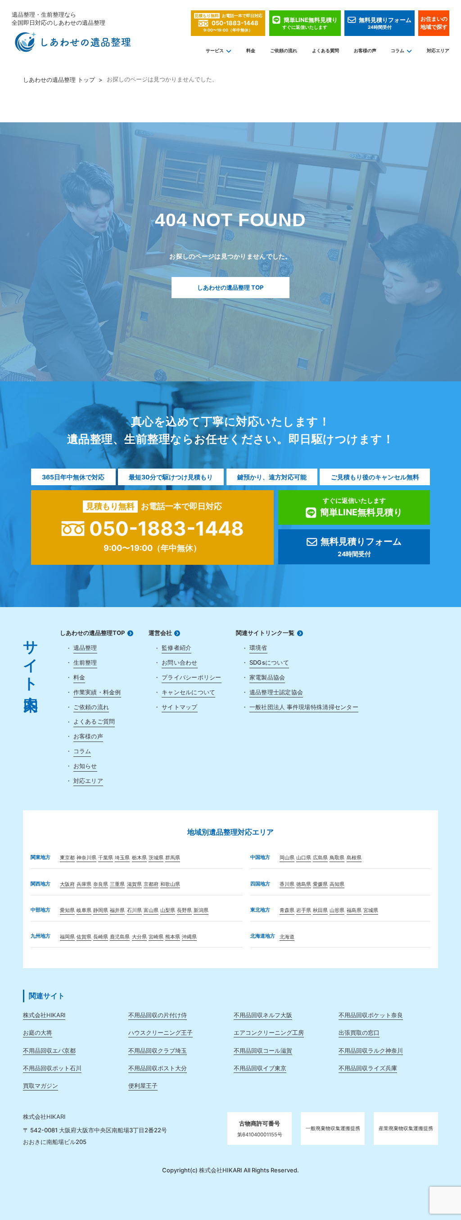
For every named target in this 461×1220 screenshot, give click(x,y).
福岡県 (67, 937)
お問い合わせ (180, 662)
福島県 (354, 910)
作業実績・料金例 (97, 692)
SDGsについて (269, 662)
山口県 (303, 857)
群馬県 (172, 857)
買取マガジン (40, 1085)
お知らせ (85, 765)
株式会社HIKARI (44, 1015)
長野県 (184, 910)
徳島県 (303, 884)
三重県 (117, 884)
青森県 (287, 910)
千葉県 (105, 857)
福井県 (117, 910)
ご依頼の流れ (283, 51)
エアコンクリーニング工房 (269, 1032)
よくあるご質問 (94, 721)
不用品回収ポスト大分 (157, 1068)
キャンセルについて (188, 692)
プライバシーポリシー (191, 677)
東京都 (67, 857)
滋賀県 (134, 884)
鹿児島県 (120, 937)
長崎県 (100, 937)
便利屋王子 (143, 1085)
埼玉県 (122, 857)
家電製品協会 (267, 677)
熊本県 (172, 937)
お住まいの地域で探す (433, 23)
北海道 (287, 937)
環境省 (258, 647)
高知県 (337, 884)
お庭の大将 (37, 1032)
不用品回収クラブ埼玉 (157, 1050)
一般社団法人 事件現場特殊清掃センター (303, 707)
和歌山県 (170, 884)
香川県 (287, 884)
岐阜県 (84, 910)
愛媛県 (320, 884)
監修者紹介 (176, 647)
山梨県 (167, 910)
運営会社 (160, 633)
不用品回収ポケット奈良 (371, 1015)
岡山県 (287, 857)
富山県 (151, 910)
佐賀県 (84, 937)
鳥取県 (337, 857)
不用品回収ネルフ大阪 (263, 1015)
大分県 (139, 937)
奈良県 (100, 884)
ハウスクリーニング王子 (160, 1032)
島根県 (354, 857)
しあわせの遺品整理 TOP (230, 287)
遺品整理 (85, 647)
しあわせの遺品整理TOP (92, 633)
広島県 (320, 857)
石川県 (134, 910)
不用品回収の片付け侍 (157, 1015)
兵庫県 (84, 884)
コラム (397, 51)
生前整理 (85, 662)
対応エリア (438, 51)
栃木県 (139, 857)
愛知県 (67, 910)
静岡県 (100, 910)
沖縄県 (189, 937)
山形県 (337, 910)
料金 (250, 51)
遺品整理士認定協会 (276, 692)
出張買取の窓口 (359, 1032)
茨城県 (156, 857)
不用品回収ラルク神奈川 (371, 1050)
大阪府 (67, 884)
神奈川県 (86, 857)
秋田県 (320, 910)
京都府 (151, 884)
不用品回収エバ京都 (49, 1050)
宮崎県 (156, 937)
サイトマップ (180, 707)
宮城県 (370, 910)
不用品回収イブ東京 (260, 1068)
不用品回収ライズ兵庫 (368, 1068)
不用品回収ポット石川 (52, 1068)
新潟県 (201, 910)
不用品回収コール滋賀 (263, 1050)
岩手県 (303, 910)
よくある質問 (325, 51)
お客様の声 (365, 51)
